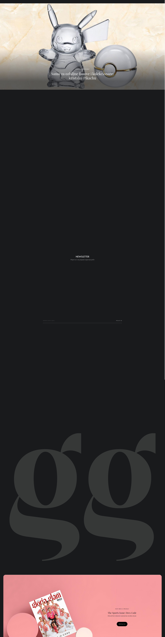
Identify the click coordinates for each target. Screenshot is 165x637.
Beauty (71, 4)
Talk (60, 4)
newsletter (156, 4)
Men (84, 4)
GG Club (97, 4)
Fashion (78, 4)
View (65, 4)
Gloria (104, 4)
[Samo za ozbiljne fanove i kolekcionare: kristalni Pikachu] (82, 46)
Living (90, 4)
